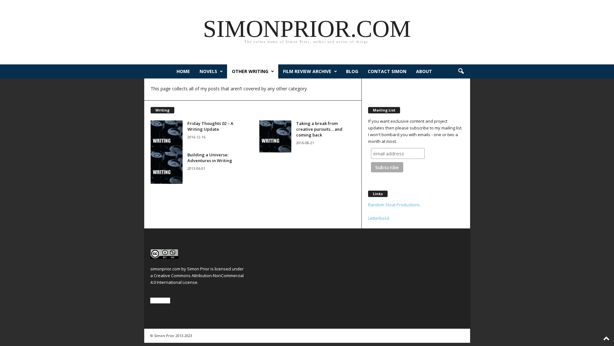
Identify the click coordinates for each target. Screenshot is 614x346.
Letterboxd (378, 218)
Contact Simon (387, 71)
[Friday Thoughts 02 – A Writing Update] (167, 136)
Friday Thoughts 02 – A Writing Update (210, 126)
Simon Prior (198, 269)
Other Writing (250, 71)
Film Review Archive (307, 71)
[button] (461, 71)
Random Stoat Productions (394, 205)
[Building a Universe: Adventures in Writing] (167, 168)
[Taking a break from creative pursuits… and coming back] (275, 136)
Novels (208, 71)
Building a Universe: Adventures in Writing (209, 157)
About (424, 71)
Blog (352, 71)
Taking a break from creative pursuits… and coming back (319, 129)
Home (183, 71)
